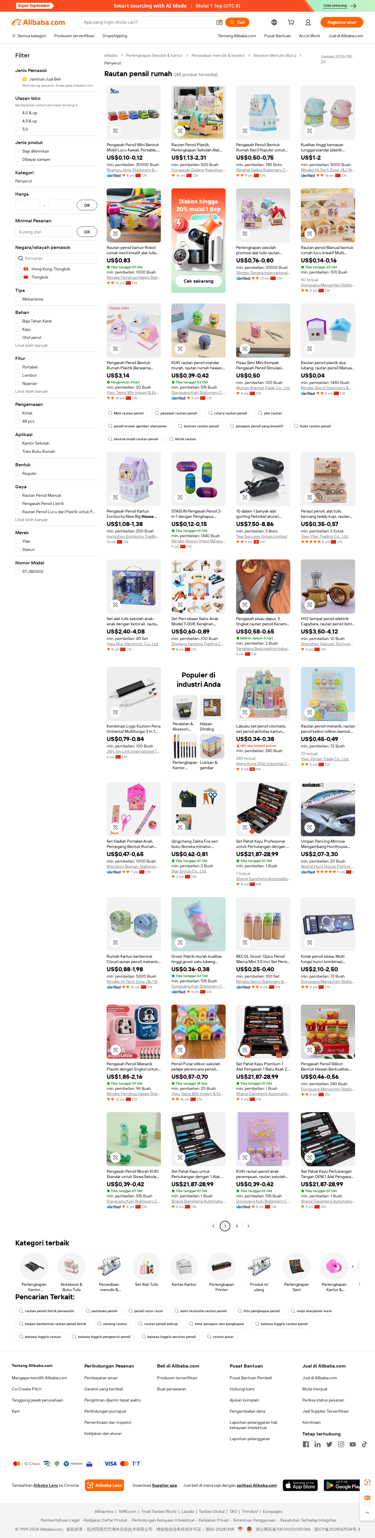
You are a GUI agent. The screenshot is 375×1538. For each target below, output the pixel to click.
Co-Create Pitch (27, 1389)
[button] (219, 22)
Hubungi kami (242, 1389)
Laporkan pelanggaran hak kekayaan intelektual (253, 1425)
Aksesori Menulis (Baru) (274, 55)
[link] (367, 1482)
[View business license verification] (240, 1529)
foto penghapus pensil (261, 1311)
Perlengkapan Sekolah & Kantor (154, 55)
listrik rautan (185, 439)
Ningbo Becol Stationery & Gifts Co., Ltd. (328, 387)
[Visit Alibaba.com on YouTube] (352, 1444)
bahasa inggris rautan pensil (284, 1324)
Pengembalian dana (247, 1411)
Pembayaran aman (101, 1377)
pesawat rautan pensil (179, 413)
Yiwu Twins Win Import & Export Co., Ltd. (134, 392)
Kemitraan (311, 1422)
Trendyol (250, 1511)
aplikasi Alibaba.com (257, 1485)
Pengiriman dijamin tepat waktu (112, 1400)
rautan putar (223, 1337)
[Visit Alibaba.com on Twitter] (329, 1444)
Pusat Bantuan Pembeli (251, 1377)
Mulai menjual (314, 1389)
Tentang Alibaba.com (32, 1365)
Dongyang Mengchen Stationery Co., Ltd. (328, 285)
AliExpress (104, 1511)
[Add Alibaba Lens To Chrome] (104, 1485)
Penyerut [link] (112, 63)
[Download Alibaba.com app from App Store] (300, 1485)
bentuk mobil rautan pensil (136, 439)
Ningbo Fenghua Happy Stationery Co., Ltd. (134, 277)
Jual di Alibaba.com (319, 1377)
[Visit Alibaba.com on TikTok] (364, 1444)
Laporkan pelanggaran (250, 1438)
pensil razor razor (148, 1311)
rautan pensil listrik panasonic (49, 1311)
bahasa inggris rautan (43, 1337)
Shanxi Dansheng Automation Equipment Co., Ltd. (263, 878)
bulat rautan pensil (315, 426)
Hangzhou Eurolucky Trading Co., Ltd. (134, 536)
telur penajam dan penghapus (219, 1324)
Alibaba (110, 55)
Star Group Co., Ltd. (189, 871)
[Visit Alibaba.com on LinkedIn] (317, 1444)
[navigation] (56, 641)
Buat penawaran (171, 1389)
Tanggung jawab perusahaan (37, 1400)
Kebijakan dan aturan (103, 1433)
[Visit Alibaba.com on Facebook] (305, 1444)
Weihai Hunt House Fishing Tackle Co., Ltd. (328, 866)
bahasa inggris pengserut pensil (104, 1337)
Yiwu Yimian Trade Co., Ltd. (325, 759)
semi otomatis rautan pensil (203, 1311)
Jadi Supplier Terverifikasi (325, 1411)
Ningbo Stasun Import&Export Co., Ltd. (198, 541)
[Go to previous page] (213, 1226)
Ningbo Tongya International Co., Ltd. (263, 272)
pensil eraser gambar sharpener (140, 426)
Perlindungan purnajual (105, 1411)
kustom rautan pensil (201, 426)
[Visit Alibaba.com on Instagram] (341, 1444)
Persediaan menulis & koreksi (218, 55)
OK (87, 205)
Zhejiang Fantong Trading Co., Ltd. (198, 643)
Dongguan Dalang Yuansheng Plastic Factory (198, 170)
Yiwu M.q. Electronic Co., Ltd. (133, 643)
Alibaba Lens (45, 1485)
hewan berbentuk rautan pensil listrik (55, 1324)
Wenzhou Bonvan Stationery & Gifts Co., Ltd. (134, 866)
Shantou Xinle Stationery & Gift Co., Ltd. (134, 170)
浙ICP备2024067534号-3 (337, 1529)
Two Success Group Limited (261, 536)
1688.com (127, 1511)
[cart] (292, 23)
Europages (272, 1511)
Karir (16, 1411)
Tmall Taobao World (158, 1511)
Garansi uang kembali (103, 1389)
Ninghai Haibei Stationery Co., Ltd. (263, 170)
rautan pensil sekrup (161, 1324)
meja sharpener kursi (314, 1311)
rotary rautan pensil (230, 413)
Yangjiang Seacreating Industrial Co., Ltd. (263, 648)
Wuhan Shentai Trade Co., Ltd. (263, 387)
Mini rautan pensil (129, 413)
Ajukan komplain (244, 1400)
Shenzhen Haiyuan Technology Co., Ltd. (328, 643)
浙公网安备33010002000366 (283, 1529)
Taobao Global (211, 1511)
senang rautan (115, 1324)
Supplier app (164, 1485)
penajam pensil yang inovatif (259, 426)
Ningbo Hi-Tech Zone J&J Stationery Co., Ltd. (328, 170)
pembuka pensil (104, 1311)
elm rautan (273, 413)
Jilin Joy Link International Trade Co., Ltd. (134, 751)
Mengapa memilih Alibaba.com (39, 1377)
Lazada (187, 1511)
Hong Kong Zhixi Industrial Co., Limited (263, 763)
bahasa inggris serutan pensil (171, 1337)
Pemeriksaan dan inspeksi (107, 1422)
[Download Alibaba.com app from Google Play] (343, 1485)
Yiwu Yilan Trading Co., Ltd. (325, 536)
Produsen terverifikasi (177, 1377)
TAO (233, 1511)
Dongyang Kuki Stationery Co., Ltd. (198, 392)
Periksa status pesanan (323, 1400)
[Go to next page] (248, 1226)
